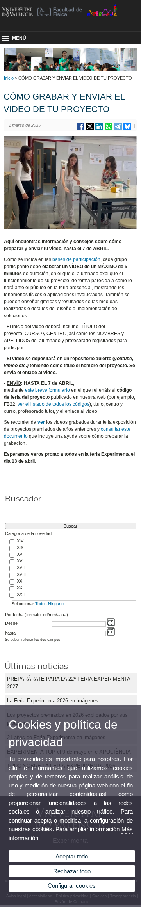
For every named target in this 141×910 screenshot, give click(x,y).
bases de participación (76, 259)
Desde (11, 623)
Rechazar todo (72, 871)
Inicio (9, 78)
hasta (10, 633)
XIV (20, 541)
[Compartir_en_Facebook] (80, 129)
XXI (20, 587)
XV (19, 554)
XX (19, 581)
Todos (41, 603)
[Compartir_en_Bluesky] (127, 129)
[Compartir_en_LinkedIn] (99, 129)
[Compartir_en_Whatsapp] (108, 129)
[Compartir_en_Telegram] (118, 129)
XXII (21, 594)
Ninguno (56, 603)
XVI (20, 560)
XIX (20, 547)
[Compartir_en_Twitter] (90, 129)
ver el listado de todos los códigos (53, 404)
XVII (21, 567)
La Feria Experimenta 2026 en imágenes (52, 701)
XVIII (21, 574)
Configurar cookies (72, 885)
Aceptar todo (71, 856)
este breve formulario (47, 390)
